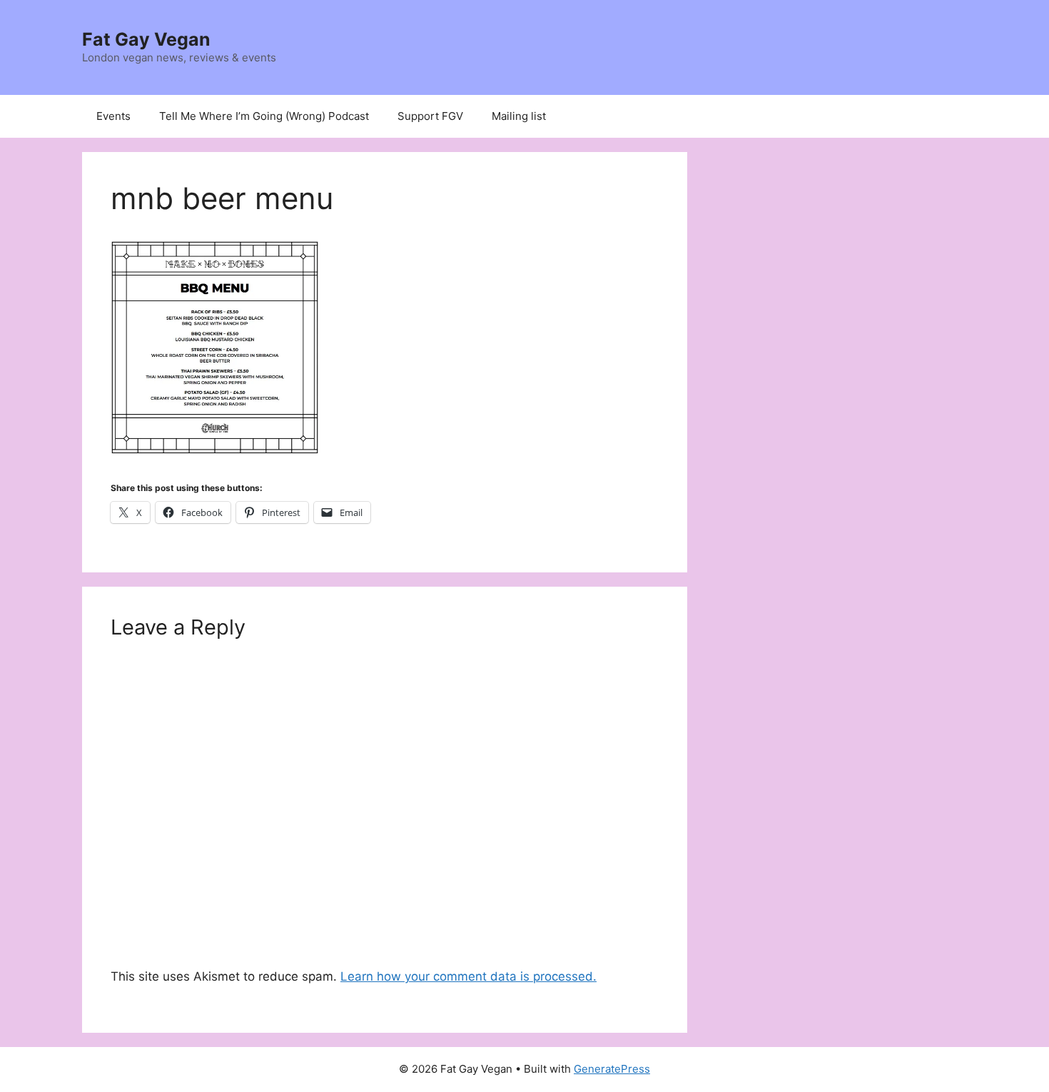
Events (113, 116)
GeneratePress (612, 1069)
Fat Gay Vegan (146, 39)
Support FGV (430, 116)
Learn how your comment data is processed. (468, 976)
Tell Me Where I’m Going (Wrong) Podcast (264, 116)
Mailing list (519, 116)
